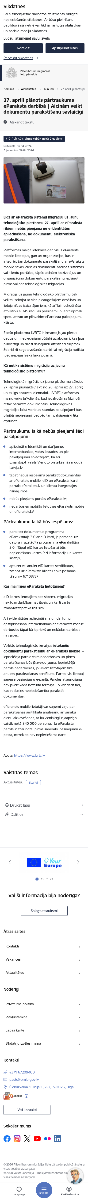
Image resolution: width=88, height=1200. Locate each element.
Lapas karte (15, 1030)
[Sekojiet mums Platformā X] (27, 1138)
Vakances (13, 959)
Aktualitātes (15, 972)
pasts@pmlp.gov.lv (24, 1079)
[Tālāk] (78, 862)
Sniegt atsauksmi (44, 911)
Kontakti (12, 946)
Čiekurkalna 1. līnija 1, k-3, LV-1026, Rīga (41, 1087)
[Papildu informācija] (26, 1096)
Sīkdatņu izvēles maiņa (23, 1043)
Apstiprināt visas (65, 48)
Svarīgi (33, 782)
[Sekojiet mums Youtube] (37, 1138)
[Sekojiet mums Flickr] (47, 1138)
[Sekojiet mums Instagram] (17, 1138)
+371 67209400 (22, 1072)
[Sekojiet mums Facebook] (7, 1138)
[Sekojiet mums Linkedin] (57, 1138)
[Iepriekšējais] (10, 862)
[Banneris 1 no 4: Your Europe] (44, 862)
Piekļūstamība (16, 1017)
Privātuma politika (20, 1004)
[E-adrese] (13, 1096)
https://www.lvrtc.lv (29, 755)
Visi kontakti (27, 1110)
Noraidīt (23, 48)
